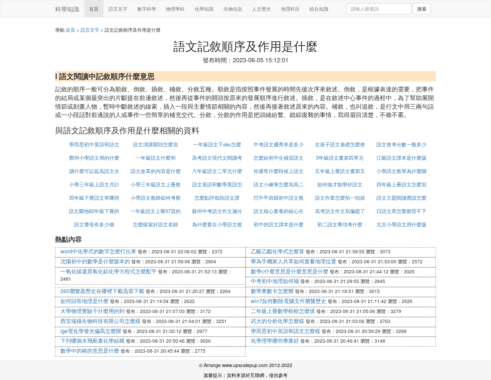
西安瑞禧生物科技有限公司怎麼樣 (100, 321)
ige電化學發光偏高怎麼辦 (90, 331)
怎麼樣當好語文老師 (155, 224)
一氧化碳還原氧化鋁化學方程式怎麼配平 (108, 271)
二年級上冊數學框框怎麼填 (283, 311)
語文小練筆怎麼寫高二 (279, 184)
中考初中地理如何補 (275, 281)
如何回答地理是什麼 (84, 301)
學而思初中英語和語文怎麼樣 (285, 331)
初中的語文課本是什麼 (279, 224)
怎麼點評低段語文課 (216, 197)
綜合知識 (319, 8)
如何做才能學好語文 (339, 184)
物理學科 (175, 8)
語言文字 (118, 8)
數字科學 (146, 8)
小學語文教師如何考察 (156, 197)
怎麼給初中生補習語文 (279, 157)
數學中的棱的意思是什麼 (89, 350)
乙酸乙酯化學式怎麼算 (277, 251)
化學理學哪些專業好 (275, 340)
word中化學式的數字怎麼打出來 (98, 251)
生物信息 (232, 8)
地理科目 (290, 8)
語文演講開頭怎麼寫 (155, 144)
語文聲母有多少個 (94, 224)
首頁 (94, 8)
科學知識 (67, 8)
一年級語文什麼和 (156, 157)
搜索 (422, 8)
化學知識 (204, 8)
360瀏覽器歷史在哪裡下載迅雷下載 (102, 291)
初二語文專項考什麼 (339, 224)
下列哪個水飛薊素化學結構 (92, 340)
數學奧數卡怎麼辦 (272, 291)
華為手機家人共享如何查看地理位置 (293, 261)
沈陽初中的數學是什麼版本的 (95, 261)
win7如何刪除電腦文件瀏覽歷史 (288, 301)
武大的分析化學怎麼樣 (277, 321)
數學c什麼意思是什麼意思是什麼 (289, 271)
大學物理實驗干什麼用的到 (92, 311)
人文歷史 (261, 8)
